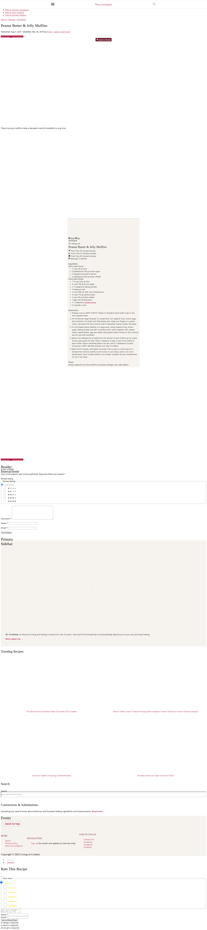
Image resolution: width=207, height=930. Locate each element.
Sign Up (34, 843)
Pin (78, 238)
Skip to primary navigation (17, 10)
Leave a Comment (62, 31)
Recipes (11, 19)
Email (4, 528)
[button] (69, 241)
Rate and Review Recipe (9, 920)
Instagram (88, 844)
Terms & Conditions (14, 846)
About (8, 840)
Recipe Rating (7, 478)
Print (72, 238)
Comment (6, 518)
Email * (4, 917)
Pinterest (88, 847)
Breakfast (21, 19)
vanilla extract (90, 302)
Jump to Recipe (104, 39)
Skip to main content (14, 12)
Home (3, 19)
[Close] (2, 876)
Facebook (88, 842)
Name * (4, 914)
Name (4, 523)
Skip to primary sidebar (15, 15)
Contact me (89, 839)
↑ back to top (11, 823)
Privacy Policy (11, 843)
